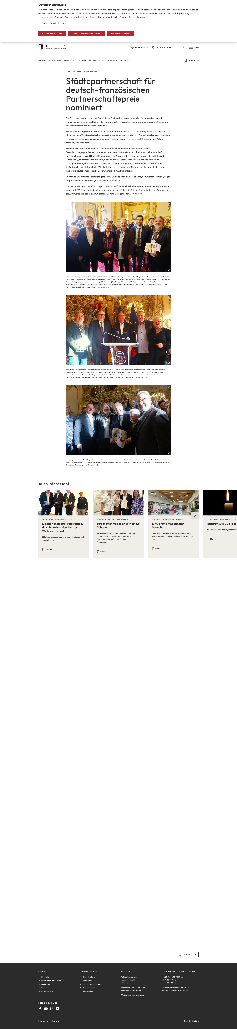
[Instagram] (51, 1008)
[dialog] (118, 21)
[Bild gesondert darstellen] (118, 237)
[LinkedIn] (57, 1008)
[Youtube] (46, 1008)
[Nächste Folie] (195, 515)
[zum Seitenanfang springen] (196, 954)
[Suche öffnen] (185, 47)
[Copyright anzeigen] (169, 270)
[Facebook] (40, 1008)
